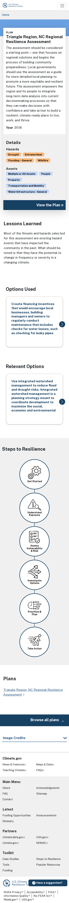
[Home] (14, 5)
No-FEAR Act (41, 895)
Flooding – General (20, 160)
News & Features (13, 764)
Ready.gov (10, 899)
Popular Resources (48, 864)
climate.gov (10, 843)
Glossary (8, 821)
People (45, 173)
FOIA (51, 892)
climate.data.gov (13, 837)
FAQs (39, 770)
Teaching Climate (14, 770)
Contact (8, 799)
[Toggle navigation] (62, 5)
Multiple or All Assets (21, 173)
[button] (62, 324)
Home (5, 14)
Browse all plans (44, 720)
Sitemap (41, 793)
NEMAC (41, 843)
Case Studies (11, 859)
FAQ (5, 793)
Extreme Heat (33, 154)
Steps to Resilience (48, 859)
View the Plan (48, 205)
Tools (6, 864)
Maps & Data (44, 764)
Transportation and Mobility (26, 185)
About (6, 788)
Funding (8, 870)
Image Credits (14, 738)
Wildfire (43, 160)
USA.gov (41, 837)
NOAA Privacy (12, 892)
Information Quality (16, 895)
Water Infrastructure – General (27, 191)
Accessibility (35, 892)
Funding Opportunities (17, 815)
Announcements (46, 815)
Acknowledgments (47, 788)
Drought (13, 154)
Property (14, 179)
